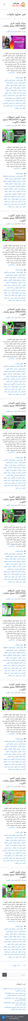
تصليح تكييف (19, 80)
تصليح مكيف (13, 85)
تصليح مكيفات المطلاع (14, 655)
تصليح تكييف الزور (10, 80)
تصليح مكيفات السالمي (14, 374)
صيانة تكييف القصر (20, 944)
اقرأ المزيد (11, 72)
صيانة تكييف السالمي (20, 381)
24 (18, 965)
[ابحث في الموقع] (3, 1017)
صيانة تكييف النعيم (20, 850)
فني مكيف (18, 206)
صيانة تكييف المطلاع (20, 663)
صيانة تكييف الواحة (20, 756)
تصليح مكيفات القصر (14, 936)
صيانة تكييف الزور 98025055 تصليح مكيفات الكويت (14, 26)
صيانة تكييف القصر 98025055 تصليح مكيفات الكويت (14, 874)
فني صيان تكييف (10, 105)
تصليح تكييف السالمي (9, 366)
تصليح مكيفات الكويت (14, 280)
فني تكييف (18, 103)
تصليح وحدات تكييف (9, 186)
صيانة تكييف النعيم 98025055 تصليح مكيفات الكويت (14, 781)
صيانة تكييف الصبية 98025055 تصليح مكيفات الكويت (14, 499)
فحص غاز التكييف (21, 98)
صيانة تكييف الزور (20, 95)
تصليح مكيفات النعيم (15, 843)
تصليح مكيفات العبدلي (14, 467)
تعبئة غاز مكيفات (17, 93)
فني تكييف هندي (21, 105)
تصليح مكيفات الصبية (14, 561)
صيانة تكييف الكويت (20, 287)
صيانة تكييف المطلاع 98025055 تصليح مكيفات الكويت (14, 593)
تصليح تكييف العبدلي (9, 460)
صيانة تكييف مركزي (9, 95)
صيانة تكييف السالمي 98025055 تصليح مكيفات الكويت (14, 312)
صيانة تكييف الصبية (20, 569)
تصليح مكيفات (19, 77)
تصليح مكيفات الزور (15, 88)
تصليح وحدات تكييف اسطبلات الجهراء (15, 189)
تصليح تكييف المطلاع (9, 647)
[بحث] (4, 975)
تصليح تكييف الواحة (9, 741)
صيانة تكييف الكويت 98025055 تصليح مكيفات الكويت (14, 218)
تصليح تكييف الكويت (9, 272)
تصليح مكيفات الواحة (14, 749)
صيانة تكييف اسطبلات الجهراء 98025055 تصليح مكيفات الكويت (14, 119)
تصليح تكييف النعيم (10, 835)
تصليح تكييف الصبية (9, 554)
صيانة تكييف (8, 93)
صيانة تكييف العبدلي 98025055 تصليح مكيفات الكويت (14, 405)
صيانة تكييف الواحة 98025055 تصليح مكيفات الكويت (14, 687)
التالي (14, 965)
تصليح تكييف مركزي (20, 82)
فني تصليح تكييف (10, 98)
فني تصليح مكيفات (20, 100)
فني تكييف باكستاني (9, 103)
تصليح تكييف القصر (9, 929)
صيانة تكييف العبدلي (20, 475)
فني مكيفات (17, 108)
